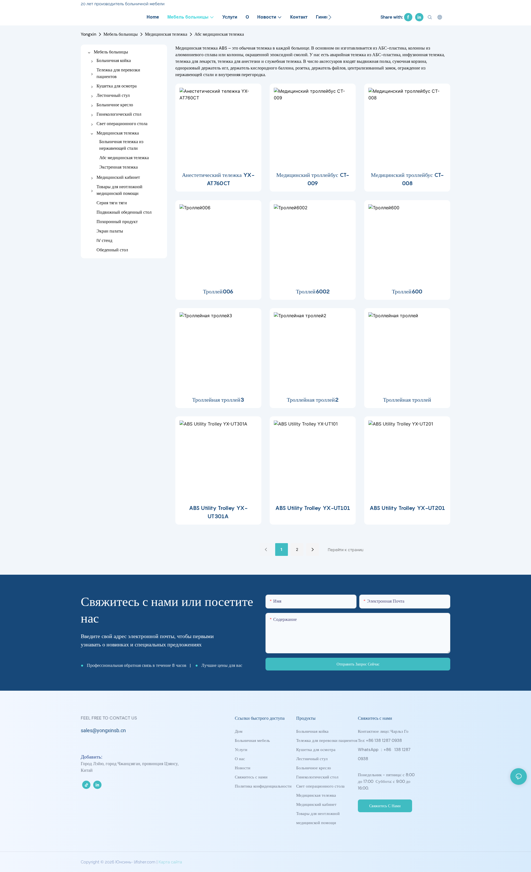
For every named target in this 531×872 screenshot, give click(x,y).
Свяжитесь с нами (251, 777)
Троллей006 (218, 291)
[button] (329, 17)
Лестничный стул (311, 759)
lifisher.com (145, 862)
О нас (240, 759)
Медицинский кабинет (316, 804)
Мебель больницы (120, 34)
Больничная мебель (252, 740)
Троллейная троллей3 (218, 399)
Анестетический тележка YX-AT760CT (218, 179)
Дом (239, 731)
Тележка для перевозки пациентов (326, 740)
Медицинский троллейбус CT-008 (407, 179)
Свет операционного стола (320, 786)
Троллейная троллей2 (313, 399)
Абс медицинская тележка (219, 34)
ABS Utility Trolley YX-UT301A (218, 512)
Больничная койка (312, 731)
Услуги (241, 749)
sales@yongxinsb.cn (103, 730)
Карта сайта (170, 862)
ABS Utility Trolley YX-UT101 (312, 508)
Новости (242, 768)
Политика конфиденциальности (263, 786)
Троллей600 (407, 291)
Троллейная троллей (407, 399)
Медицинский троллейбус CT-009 (312, 179)
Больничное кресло (313, 768)
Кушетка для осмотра (315, 749)
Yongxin (88, 34)
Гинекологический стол (317, 777)
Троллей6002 (313, 291)
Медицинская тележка (166, 34)
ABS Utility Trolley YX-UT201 (407, 508)
